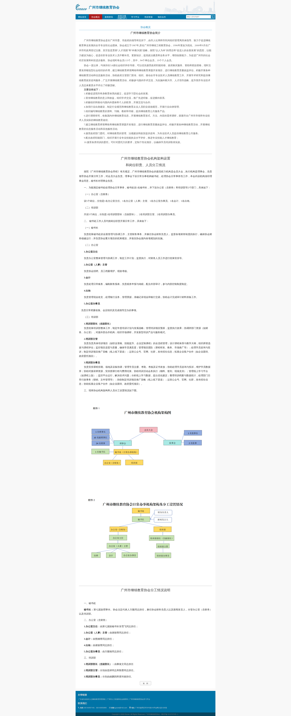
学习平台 (135, 16)
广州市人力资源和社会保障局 (117, 699)
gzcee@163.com (121, 707)
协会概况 (95, 16)
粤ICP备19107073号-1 (169, 714)
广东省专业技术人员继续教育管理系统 (91, 699)
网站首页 (82, 16)
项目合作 (162, 16)
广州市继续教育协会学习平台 (139, 699)
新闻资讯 (109, 16)
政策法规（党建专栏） (122, 17)
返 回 (145, 683)
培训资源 (148, 16)
